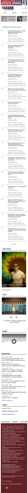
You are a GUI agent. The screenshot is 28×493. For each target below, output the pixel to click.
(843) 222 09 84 (18, 485)
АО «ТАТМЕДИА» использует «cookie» (10, 467)
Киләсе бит (13, 244)
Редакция (6, 423)
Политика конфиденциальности (9, 473)
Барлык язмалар (6, 289)
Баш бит (14, 12)
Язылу (5, 12)
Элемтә (15, 423)
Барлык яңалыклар (6, 401)
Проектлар (24, 12)
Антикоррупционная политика (8, 466)
